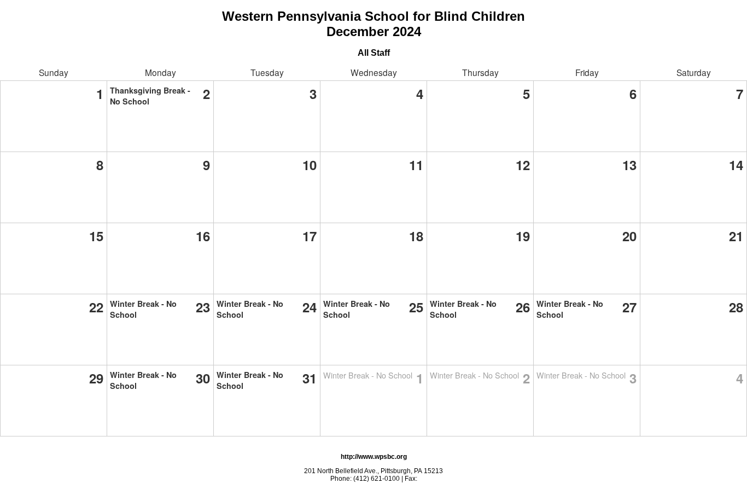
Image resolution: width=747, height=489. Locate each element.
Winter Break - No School (367, 375)
